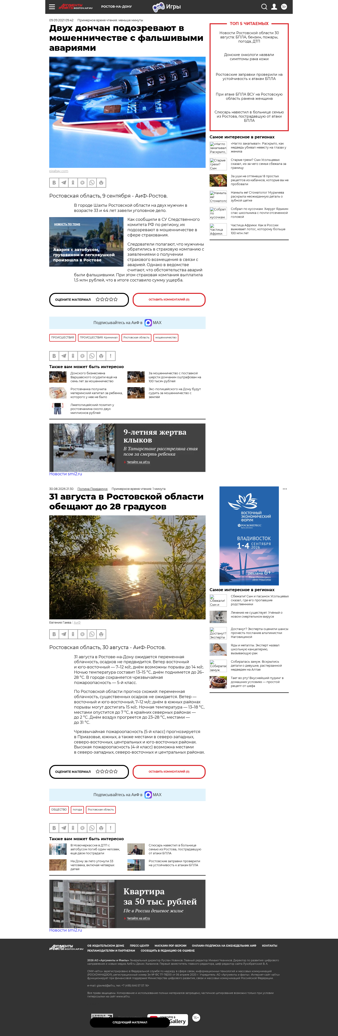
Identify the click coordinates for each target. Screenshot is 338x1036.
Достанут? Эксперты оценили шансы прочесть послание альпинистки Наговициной (259, 633)
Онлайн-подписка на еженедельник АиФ (224, 945)
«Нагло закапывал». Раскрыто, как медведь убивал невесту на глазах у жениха (258, 147)
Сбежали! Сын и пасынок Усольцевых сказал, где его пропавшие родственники (260, 600)
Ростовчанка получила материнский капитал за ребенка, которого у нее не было (97, 393)
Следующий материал (130, 1022)
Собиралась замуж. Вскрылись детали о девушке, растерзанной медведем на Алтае (256, 665)
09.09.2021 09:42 (61, 20)
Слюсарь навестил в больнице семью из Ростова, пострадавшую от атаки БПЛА (249, 116)
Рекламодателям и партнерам (111, 950)
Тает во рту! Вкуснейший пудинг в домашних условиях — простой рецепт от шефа (257, 682)
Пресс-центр (139, 945)
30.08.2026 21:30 (61, 489)
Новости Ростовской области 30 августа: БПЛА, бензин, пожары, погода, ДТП (249, 37)
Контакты (269, 945)
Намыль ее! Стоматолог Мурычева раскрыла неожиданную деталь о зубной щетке (257, 196)
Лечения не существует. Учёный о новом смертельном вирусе (257, 614)
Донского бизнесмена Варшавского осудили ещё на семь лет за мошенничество (94, 377)
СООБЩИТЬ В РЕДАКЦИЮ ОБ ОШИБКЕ (168, 950)
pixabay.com (58, 171)
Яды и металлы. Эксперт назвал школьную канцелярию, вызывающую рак (255, 649)
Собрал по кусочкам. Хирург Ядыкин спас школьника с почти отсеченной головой (259, 213)
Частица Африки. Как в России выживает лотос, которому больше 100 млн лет (258, 229)
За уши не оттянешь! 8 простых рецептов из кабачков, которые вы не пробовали (260, 180)
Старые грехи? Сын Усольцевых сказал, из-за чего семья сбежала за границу (258, 164)
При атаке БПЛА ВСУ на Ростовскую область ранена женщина (249, 96)
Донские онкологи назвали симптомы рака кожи (249, 57)
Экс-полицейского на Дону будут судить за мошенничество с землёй (175, 393)
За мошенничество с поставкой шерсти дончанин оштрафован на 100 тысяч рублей (175, 377)
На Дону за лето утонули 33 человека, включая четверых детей (92, 865)
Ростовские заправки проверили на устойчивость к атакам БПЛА (249, 77)
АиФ (77, 622)
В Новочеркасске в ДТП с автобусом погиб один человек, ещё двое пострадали (95, 849)
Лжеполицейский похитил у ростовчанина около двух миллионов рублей (92, 409)
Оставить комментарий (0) (169, 299)
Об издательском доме (105, 945)
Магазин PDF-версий (170, 945)
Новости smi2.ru (65, 474)
